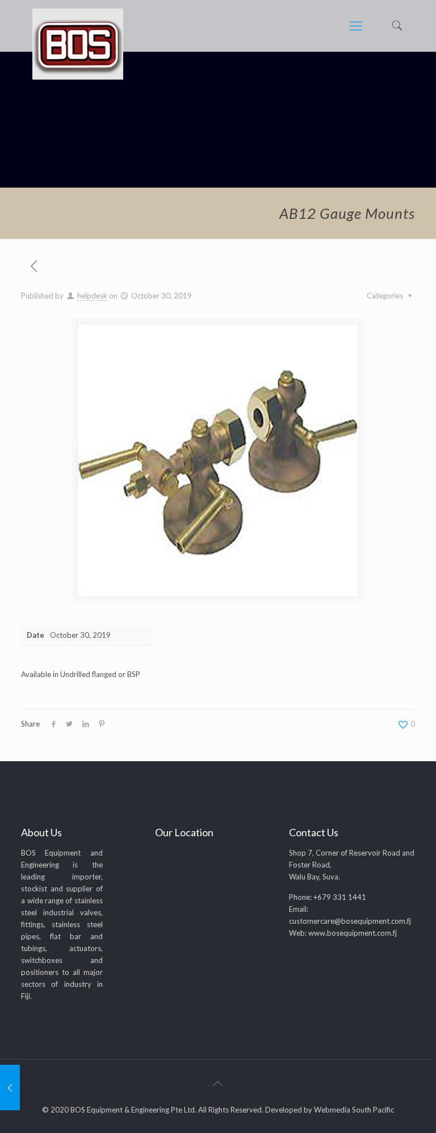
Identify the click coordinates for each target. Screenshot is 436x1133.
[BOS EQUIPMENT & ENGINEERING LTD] (77, 44)
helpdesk (92, 295)
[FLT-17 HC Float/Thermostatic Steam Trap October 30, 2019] (10, 1087)
